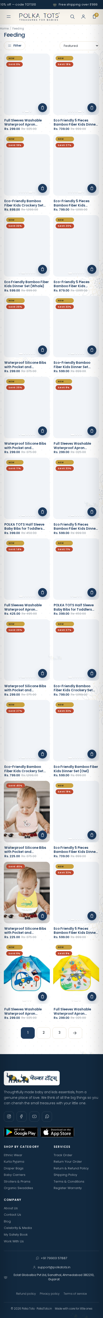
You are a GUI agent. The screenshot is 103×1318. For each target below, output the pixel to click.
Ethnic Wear (13, 1155)
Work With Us (14, 1241)
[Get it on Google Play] (21, 1132)
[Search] (72, 16)
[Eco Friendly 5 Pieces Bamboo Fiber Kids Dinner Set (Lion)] (76, 811)
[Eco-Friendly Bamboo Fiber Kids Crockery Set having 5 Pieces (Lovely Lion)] (27, 165)
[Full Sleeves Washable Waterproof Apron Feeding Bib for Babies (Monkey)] (76, 973)
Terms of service (75, 1294)
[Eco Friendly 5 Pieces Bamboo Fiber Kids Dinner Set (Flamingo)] (76, 488)
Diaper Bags (13, 1168)
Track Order (63, 1155)
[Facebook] (22, 1116)
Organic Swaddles (18, 1188)
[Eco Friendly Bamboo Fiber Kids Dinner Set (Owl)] (76, 730)
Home (4, 28)
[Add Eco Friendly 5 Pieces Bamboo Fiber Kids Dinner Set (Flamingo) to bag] (91, 511)
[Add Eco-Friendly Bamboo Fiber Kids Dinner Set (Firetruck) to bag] (91, 350)
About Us (11, 1208)
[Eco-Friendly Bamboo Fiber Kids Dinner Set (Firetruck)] (76, 326)
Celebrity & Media (18, 1228)
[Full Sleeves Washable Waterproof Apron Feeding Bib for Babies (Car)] (27, 973)
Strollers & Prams (17, 1181)
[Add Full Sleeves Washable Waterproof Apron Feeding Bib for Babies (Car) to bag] (42, 996)
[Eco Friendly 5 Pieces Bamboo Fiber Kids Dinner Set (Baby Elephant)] (76, 892)
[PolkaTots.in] (39, 16)
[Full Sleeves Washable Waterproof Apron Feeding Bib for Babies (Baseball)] (27, 84)
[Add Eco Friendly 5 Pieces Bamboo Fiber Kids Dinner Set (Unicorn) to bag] (91, 107)
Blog (7, 1221)
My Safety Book (16, 1234)
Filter (17, 45)
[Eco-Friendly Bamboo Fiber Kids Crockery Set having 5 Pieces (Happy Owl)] (76, 650)
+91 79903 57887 (54, 1258)
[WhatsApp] (47, 1116)
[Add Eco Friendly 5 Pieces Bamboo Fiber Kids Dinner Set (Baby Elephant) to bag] (91, 915)
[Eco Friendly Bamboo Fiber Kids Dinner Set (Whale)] (27, 246)
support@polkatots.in (54, 1267)
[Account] (83, 16)
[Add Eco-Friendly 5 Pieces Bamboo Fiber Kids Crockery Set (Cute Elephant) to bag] (91, 188)
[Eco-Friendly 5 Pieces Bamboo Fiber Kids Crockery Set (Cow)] (76, 246)
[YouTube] (34, 1116)
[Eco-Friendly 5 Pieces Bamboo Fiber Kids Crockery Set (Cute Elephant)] (76, 165)
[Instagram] (9, 1116)
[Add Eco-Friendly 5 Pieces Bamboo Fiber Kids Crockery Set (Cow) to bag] (91, 269)
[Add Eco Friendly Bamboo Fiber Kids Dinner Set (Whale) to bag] (42, 269)
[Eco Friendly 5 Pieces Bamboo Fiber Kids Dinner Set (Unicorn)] (76, 84)
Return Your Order (68, 1161)
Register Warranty (68, 1188)
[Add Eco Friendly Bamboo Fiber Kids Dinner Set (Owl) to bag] (91, 754)
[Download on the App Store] (57, 1132)
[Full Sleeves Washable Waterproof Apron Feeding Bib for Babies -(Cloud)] (27, 569)
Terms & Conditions (69, 1181)
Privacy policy (50, 1294)
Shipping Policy (65, 1174)
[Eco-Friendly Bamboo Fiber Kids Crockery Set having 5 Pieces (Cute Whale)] (27, 730)
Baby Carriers (14, 1174)
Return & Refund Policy (71, 1168)
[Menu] (8, 16)
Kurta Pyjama (14, 1161)
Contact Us (12, 1214)
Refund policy (26, 1294)
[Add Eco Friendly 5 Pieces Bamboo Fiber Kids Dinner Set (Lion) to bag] (91, 835)
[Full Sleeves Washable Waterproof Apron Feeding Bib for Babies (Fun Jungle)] (76, 407)
